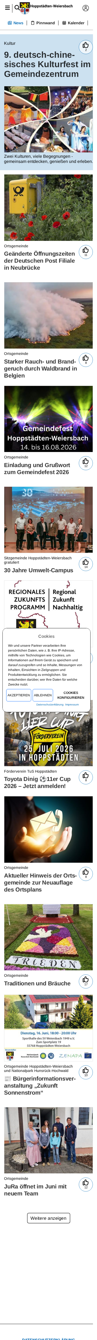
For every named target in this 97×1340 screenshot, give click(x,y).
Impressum (72, 704)
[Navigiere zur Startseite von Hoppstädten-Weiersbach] (47, 8)
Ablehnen (43, 695)
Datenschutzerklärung (50, 704)
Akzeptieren (19, 695)
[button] (7, 8)
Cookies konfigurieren (70, 695)
